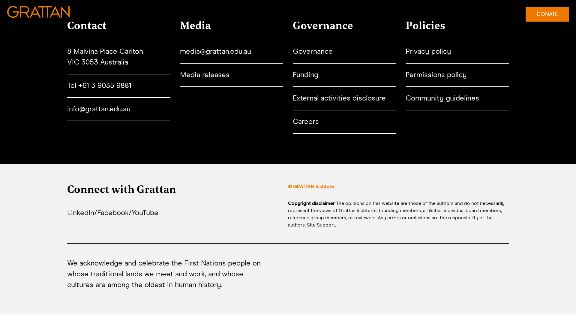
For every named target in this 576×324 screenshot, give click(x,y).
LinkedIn (80, 213)
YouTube (145, 213)
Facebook (113, 213)
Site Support (321, 225)
